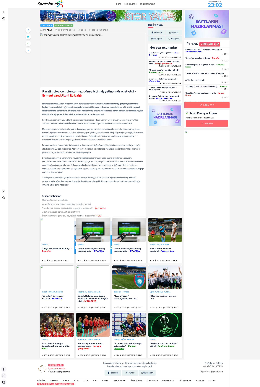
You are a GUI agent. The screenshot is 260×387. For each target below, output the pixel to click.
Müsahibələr (185, 380)
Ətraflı (208, 124)
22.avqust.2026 (128, 260)
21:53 (104, 308)
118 (117, 260)
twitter (175, 33)
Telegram (175, 39)
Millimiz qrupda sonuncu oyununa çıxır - (164, 62)
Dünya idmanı (168, 380)
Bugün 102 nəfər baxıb (170, 75)
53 (45, 260)
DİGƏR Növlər (136, 380)
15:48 (226, 98)
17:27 (68, 355)
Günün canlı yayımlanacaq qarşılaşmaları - (91, 250)
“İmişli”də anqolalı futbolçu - (57, 250)
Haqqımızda (130, 4)
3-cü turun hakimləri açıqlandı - (163, 80)
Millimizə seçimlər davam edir (163, 297)
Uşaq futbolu (119, 380)
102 (153, 355)
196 (117, 308)
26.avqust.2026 (128, 355)
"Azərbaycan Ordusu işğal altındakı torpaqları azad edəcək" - (74, 207)
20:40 (226, 54)
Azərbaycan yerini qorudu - (164, 54)
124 (117, 355)
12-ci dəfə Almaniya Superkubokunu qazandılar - (56, 346)
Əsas (118, 4)
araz (50, 30)
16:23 (226, 76)
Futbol (66, 380)
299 (45, 355)
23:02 (215, 5)
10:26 (140, 260)
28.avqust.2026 (55, 260)
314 (81, 308)
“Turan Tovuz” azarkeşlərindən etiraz (125, 297)
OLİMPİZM (41, 380)
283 (153, 308)
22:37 (140, 308)
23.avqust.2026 (56, 355)
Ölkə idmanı (152, 380)
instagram (157, 39)
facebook (158, 33)
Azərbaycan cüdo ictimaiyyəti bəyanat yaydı (61, 211)
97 (153, 260)
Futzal (105, 380)
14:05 (140, 355)
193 (45, 308)
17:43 (176, 355)
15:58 (226, 83)
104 (81, 355)
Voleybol (54, 380)
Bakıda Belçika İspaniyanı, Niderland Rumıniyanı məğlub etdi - (93, 299)
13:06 (104, 355)
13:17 (176, 308)
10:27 (104, 260)
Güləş (76, 380)
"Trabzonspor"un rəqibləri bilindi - (164, 71)
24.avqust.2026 (164, 308)
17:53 (67, 260)
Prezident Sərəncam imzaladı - (52, 297)
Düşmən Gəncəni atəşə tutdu (55, 200)
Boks (95, 380)
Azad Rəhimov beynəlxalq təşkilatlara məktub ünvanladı (66, 204)
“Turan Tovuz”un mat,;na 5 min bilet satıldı (163, 88)
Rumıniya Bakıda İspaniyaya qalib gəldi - (164, 97)
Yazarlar (199, 380)
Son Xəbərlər (147, 4)
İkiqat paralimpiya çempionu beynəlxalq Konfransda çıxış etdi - (72, 215)
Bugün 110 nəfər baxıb (170, 58)
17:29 (68, 308)
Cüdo (86, 380)
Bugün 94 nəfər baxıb (170, 101)
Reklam (212, 380)
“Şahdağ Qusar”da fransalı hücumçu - (206, 86)
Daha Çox (208, 105)
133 (81, 260)
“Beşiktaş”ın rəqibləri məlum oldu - (204, 94)
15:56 (226, 89)
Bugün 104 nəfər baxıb (170, 66)
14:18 (175, 260)
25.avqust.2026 (92, 260)
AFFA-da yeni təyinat (194, 80)
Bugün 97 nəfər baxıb (170, 84)
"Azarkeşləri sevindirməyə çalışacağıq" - (128, 346)
